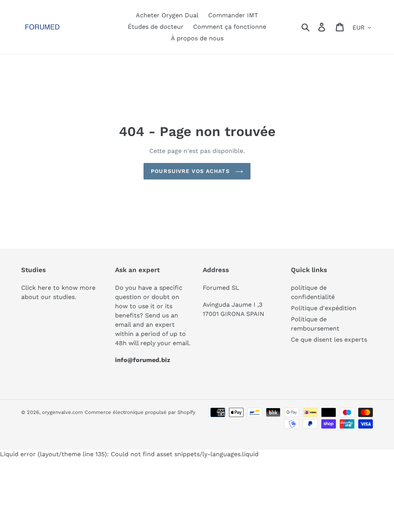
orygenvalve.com (62, 412)
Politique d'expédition (323, 308)
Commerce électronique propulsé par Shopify (140, 412)
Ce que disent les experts (329, 339)
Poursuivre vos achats (191, 171)
